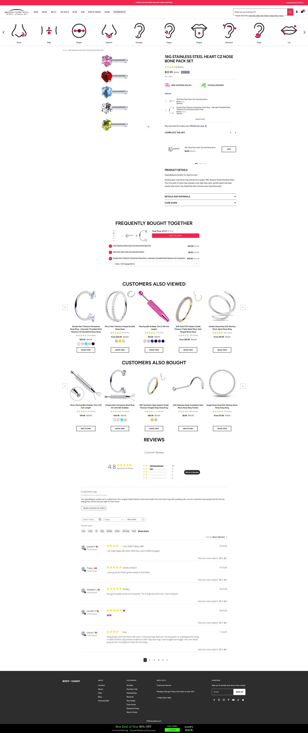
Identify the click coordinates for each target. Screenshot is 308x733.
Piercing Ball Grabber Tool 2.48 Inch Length (154, 327)
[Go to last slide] (229, 132)
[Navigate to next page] (167, 660)
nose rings (252, 16)
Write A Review (192, 472)
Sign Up (239, 692)
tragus (281, 16)
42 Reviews (180, 67)
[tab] (196, 163)
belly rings (260, 16)
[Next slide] (233, 132)
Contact (101, 685)
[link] (78, 343)
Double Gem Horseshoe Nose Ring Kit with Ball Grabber (120, 406)
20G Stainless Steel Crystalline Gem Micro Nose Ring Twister (188, 406)
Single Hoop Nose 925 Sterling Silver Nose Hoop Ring (222, 406)
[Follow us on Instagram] (223, 699)
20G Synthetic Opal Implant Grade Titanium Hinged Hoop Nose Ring (154, 406)
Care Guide (131, 704)
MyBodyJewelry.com (154, 721)
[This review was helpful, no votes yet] (220, 558)
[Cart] (302, 12)
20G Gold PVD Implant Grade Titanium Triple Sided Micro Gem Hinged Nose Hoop (188, 329)
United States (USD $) (294, 3)
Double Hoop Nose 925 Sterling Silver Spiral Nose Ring (222, 327)
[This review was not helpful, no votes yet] (224, 558)
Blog (100, 697)
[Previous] (3, 32)
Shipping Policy (133, 708)
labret (266, 16)
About (100, 689)
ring (102, 531)
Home (65, 50)
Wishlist (130, 685)
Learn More (179, 103)
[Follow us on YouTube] (233, 699)
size (83, 531)
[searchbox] (89, 519)
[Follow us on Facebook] (214, 699)
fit (96, 531)
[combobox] (113, 519)
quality (109, 531)
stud (134, 531)
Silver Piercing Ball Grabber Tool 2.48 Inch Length (86, 406)
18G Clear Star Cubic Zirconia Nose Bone (200, 147)
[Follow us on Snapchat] (243, 699)
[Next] (304, 32)
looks (117, 531)
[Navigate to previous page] (140, 660)
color (90, 531)
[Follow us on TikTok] (238, 699)
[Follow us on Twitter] (219, 699)
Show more (143, 531)
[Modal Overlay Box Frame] (154, 728)
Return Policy (132, 712)
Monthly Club (132, 689)
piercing (126, 531)
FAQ (100, 693)
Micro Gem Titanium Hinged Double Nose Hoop (120, 327)
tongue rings (273, 16)
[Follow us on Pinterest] (228, 699)
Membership (132, 693)
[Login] (297, 12)
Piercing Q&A (103, 701)
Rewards (130, 697)
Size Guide (131, 701)
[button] (65, 307)
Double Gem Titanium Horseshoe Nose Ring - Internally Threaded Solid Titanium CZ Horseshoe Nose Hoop (86, 329)
